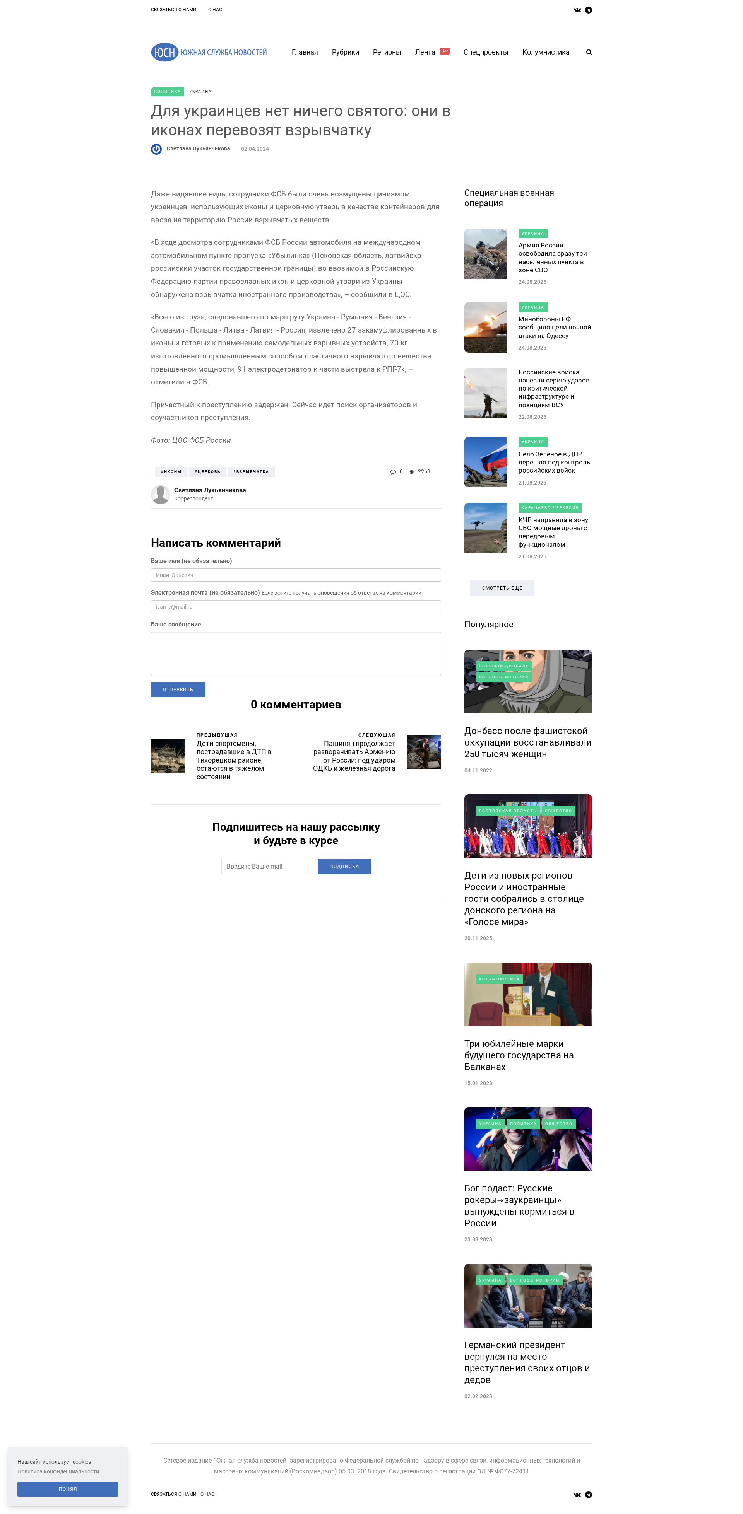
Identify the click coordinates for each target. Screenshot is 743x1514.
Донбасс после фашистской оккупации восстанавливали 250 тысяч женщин (528, 742)
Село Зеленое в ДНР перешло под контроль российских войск (554, 462)
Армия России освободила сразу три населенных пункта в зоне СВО (553, 257)
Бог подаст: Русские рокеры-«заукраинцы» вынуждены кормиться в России (519, 1206)
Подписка (344, 866)
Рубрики (345, 52)
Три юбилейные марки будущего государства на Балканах (519, 1055)
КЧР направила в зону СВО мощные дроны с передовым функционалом (553, 532)
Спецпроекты (486, 52)
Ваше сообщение (176, 624)
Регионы (387, 52)
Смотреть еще (502, 588)
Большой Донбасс (504, 666)
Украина (200, 91)
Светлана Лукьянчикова (198, 148)
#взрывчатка (251, 471)
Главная (305, 52)
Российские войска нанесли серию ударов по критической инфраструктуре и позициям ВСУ (554, 388)
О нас (215, 9)
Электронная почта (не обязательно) (205, 592)
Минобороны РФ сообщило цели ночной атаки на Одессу (555, 327)
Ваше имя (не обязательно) (191, 561)
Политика (167, 91)
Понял (68, 1489)
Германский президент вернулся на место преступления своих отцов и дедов (527, 1362)
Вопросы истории (504, 677)
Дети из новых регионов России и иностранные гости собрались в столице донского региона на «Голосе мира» (524, 898)
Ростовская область (508, 811)
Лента (431, 52)
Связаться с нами (174, 9)
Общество (558, 811)
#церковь (208, 471)
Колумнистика (546, 52)
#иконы (171, 471)
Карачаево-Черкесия (550, 507)
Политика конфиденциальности (58, 1471)
